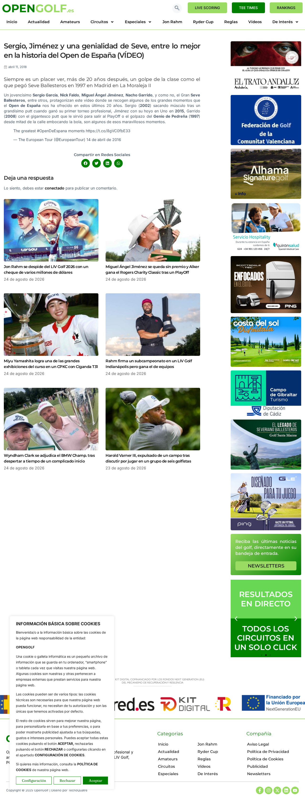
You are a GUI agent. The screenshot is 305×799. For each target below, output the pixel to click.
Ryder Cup (203, 22)
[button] (177, 8)
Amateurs (70, 22)
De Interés (282, 22)
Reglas (231, 22)
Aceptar (95, 780)
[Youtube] (295, 790)
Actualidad (39, 22)
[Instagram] (268, 790)
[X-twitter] (277, 790)
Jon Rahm (172, 22)
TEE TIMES (248, 7)
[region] (62, 702)
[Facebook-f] (260, 790)
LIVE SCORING (207, 7)
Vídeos (255, 22)
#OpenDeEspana (52, 130)
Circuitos (99, 22)
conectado (54, 188)
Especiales (135, 22)
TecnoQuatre (77, 790)
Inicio (11, 22)
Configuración (34, 780)
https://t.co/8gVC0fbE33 (108, 130)
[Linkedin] (286, 790)
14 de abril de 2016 (103, 139)
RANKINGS (286, 7)
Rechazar (67, 780)
